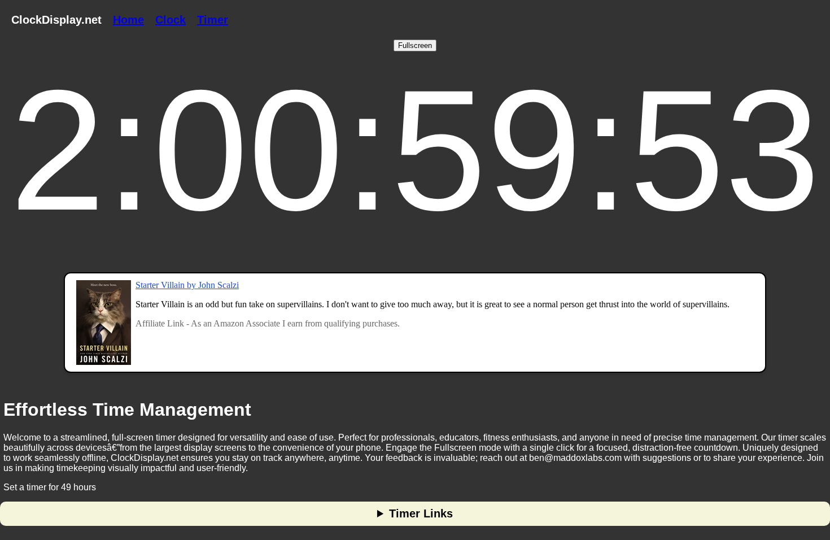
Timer (212, 20)
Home (128, 20)
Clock (170, 20)
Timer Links (421, 513)
